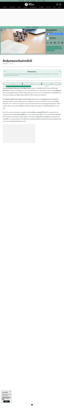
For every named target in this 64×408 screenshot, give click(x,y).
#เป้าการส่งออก (49, 48)
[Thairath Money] (29, 4)
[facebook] (47, 43)
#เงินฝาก (48, 46)
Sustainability (41, 7)
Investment (5, 7)
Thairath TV (39, 0)
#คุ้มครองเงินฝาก (54, 46)
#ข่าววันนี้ (52, 50)
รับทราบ (6, 401)
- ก (12, 83)
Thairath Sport (33, 0)
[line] (55, 43)
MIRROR (43, 0)
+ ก (51, 83)
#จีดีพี (60, 46)
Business (19, 7)
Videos (54, 7)
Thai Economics (35, 27)
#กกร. (48, 50)
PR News (59, 7)
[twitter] (51, 43)
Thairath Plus (27, 0)
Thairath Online (21, 0)
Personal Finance (12, 7)
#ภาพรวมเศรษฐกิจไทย (57, 48)
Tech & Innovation (33, 7)
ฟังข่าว (47, 86)
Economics (26, 7)
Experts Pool (48, 7)
